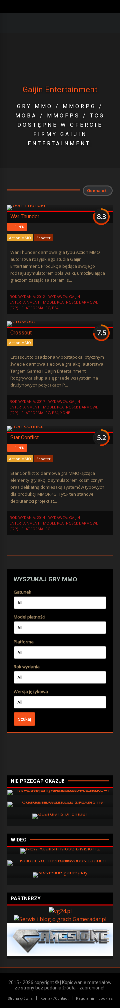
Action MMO (20, 237)
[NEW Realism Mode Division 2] (60, 848)
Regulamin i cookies (94, 998)
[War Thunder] (26, 205)
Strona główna (20, 998)
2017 (41, 401)
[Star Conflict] (25, 426)
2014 (41, 517)
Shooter (43, 237)
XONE (65, 412)
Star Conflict (24, 437)
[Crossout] (21, 321)
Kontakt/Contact (54, 998)
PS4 (55, 307)
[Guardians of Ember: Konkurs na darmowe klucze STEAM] (60, 801)
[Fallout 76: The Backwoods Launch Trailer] (60, 860)
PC (47, 307)
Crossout (21, 332)
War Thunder (24, 216)
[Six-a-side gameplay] (60, 872)
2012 (41, 296)
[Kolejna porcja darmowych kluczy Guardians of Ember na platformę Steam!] (60, 813)
